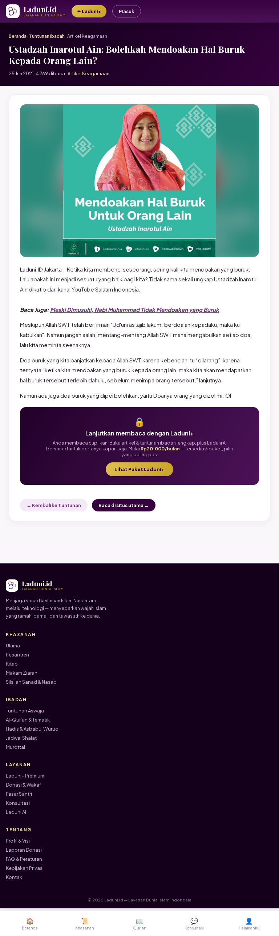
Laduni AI (16, 812)
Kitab (12, 664)
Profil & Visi (18, 841)
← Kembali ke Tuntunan (54, 505)
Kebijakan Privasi (25, 868)
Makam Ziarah (21, 673)
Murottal (15, 747)
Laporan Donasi (24, 850)
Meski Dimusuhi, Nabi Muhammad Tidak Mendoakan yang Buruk (134, 309)
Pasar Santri (19, 794)
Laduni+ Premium (25, 776)
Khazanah (84, 923)
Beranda (18, 36)
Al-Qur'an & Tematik (28, 720)
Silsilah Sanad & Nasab (31, 682)
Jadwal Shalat (21, 738)
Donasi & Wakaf (23, 785)
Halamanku (249, 923)
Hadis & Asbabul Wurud (32, 729)
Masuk (126, 11)
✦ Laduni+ (89, 11)
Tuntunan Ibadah (47, 36)
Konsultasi (18, 803)
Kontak (14, 877)
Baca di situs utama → (123, 505)
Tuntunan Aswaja (25, 711)
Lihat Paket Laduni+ (139, 469)
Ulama (13, 645)
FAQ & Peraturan (24, 859)
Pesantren (17, 655)
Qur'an (139, 923)
